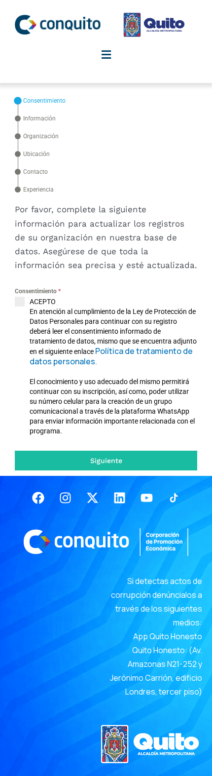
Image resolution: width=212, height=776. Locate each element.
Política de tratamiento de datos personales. (111, 356)
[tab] (40, 101)
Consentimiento (38, 291)
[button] (106, 54)
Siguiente (106, 461)
